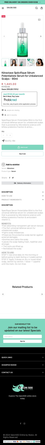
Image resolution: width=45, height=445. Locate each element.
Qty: (3, 131)
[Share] (9, 178)
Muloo (31, 435)
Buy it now (22, 154)
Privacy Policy (22, 421)
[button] (40, 36)
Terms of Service (18, 419)
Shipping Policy (33, 419)
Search (7, 419)
